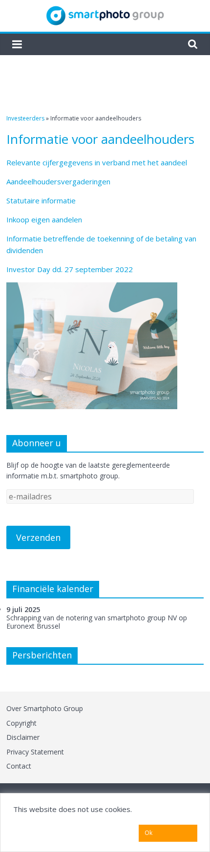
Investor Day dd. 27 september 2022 (69, 269)
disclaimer (23, 737)
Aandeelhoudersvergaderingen (58, 181)
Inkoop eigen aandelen (44, 219)
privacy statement (35, 751)
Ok (148, 833)
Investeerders (25, 118)
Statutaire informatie (41, 200)
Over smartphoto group (44, 708)
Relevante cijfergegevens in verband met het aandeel (96, 162)
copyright (21, 723)
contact (18, 766)
